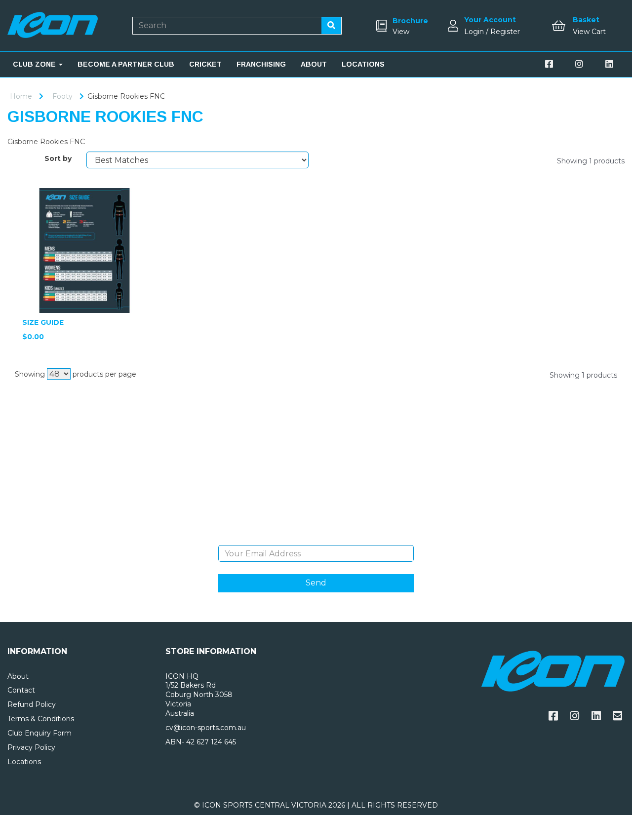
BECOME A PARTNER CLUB (126, 64)
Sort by (58, 158)
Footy (62, 96)
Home (21, 96)
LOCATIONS (363, 64)
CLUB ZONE (35, 64)
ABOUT (314, 64)
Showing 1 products (591, 160)
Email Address (315, 537)
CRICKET (205, 64)
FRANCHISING (261, 64)
